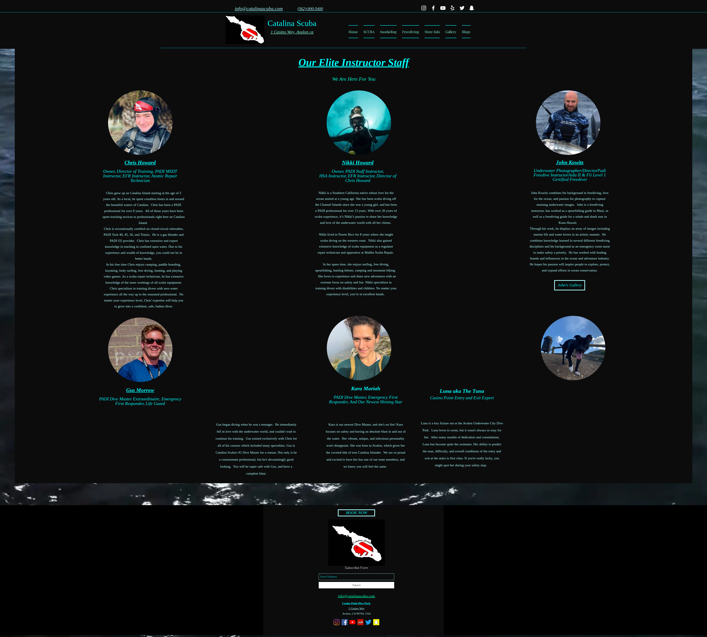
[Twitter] (462, 8)
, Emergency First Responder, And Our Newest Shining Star (365, 399)
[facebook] (433, 8)
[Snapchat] (471, 8)
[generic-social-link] (424, 8)
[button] (432, 31)
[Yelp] (452, 8)
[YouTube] (443, 8)
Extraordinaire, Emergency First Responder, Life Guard (148, 401)
